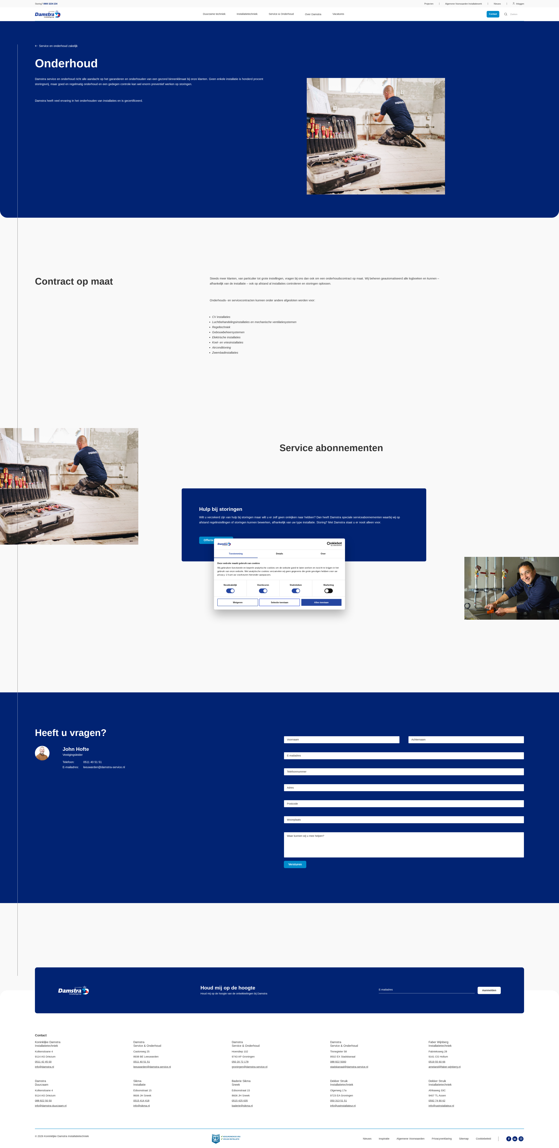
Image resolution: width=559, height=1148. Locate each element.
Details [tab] (279, 553)
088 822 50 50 (43, 1100)
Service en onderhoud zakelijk (58, 45)
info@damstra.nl (44, 1066)
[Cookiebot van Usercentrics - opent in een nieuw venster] (329, 544)
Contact (493, 14)
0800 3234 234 (50, 3)
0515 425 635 (240, 1100)
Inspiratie (384, 1138)
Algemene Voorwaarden (410, 1138)
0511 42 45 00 (43, 1061)
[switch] (263, 590)
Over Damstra (313, 14)
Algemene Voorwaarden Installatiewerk (463, 4)
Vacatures (338, 14)
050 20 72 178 (240, 1061)
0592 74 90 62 (437, 1100)
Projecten (428, 4)
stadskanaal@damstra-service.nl (349, 1066)
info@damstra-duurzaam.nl (51, 1105)
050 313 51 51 (338, 1100)
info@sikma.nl (141, 1105)
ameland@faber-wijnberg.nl (445, 1066)
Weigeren (238, 602)
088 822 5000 (338, 1061)
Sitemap (464, 1138)
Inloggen (520, 4)
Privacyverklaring (442, 1138)
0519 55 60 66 (437, 1061)
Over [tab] (323, 553)
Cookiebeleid (483, 1138)
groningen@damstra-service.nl (249, 1066)
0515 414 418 (141, 1100)
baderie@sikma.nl (242, 1105)
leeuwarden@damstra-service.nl (104, 767)
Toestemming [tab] (236, 553)
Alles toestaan (321, 602)
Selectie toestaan (279, 602)
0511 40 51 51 (92, 762)
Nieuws (497, 4)
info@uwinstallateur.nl (343, 1105)
